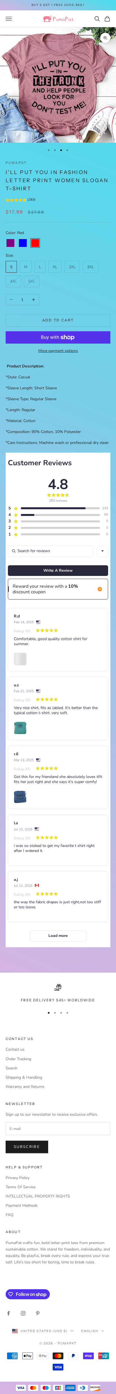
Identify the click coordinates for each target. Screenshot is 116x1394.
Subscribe (27, 1146)
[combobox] (102, 551)
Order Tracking (18, 1059)
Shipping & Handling (24, 1077)
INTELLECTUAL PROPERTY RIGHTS (38, 1196)
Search (11, 1068)
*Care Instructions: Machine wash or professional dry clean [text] (57, 442)
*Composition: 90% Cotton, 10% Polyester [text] (43, 431)
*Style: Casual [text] (18, 377)
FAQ (10, 1214)
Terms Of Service (20, 1187)
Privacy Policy (18, 1177)
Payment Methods (22, 1205)
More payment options (58, 350)
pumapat (16, 163)
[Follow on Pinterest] (38, 1313)
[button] (20, 200)
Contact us (15, 1049)
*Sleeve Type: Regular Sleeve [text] (31, 399)
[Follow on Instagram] (23, 1313)
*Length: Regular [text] (20, 410)
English (89, 1331)
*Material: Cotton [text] (20, 420)
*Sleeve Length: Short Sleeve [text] (31, 388)
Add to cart (58, 320)
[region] (58, 993)
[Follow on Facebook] (8, 1313)
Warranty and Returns (25, 1086)
